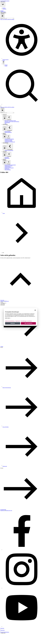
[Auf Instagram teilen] (22, 588)
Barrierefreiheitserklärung (4, 632)
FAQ (5, 123)
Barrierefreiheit (7, 122)
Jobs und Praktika (8, 169)
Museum (4, 159)
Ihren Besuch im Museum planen (10, 120)
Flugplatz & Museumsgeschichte (10, 164)
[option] (22, 7)
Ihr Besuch (4, 114)
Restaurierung (7, 158)
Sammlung (4, 151)
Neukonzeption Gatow (8, 165)
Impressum (2, 628)
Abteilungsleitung (8, 166)
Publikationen (7, 168)
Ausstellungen (5, 124)
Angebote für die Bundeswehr (10, 141)
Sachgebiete (7, 157)
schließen (2, 13)
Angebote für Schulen (8, 139)
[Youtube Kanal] (22, 626)
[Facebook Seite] (22, 549)
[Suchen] (13, 18)
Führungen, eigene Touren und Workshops (12, 121)
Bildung (4, 133)
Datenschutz (2, 630)
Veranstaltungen (9, 149)
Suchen (1, 18)
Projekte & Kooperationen (9, 167)
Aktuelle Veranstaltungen (9, 150)
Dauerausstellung (8, 131)
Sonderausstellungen (8, 132)
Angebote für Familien (8, 140)
